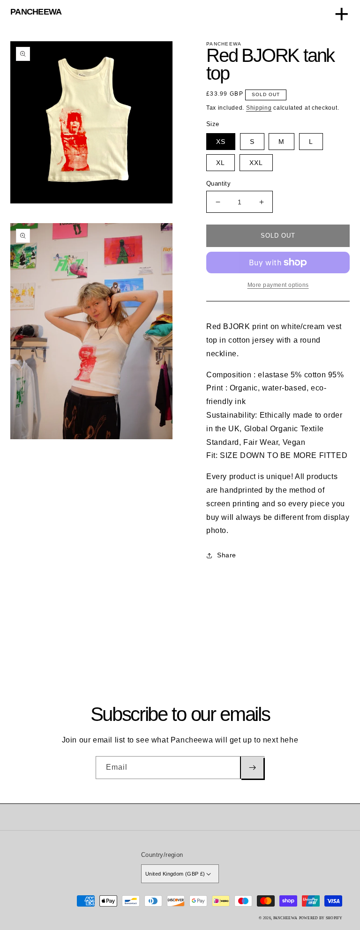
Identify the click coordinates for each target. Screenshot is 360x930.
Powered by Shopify (320, 918)
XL (220, 162)
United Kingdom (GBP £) (175, 874)
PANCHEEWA (36, 12)
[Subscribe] (251, 768)
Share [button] (226, 555)
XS (220, 141)
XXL (256, 162)
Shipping (259, 108)
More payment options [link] (278, 285)
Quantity (218, 183)
